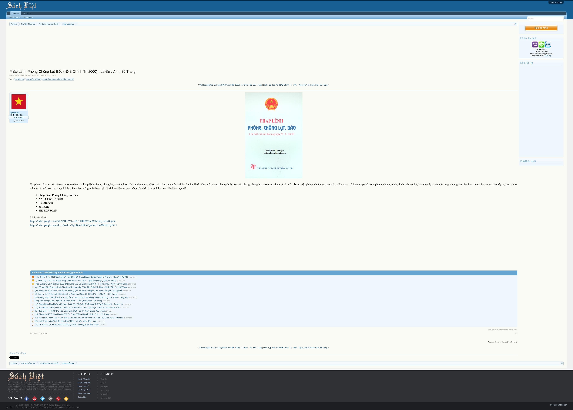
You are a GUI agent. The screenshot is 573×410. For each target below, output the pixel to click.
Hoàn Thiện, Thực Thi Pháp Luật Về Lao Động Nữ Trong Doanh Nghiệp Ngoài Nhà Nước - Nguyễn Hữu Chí (81, 277)
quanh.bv (42, 75)
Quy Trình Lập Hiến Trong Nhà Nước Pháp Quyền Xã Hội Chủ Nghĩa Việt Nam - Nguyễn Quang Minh (78, 291)
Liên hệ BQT (106, 398)
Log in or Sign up (556, 2)
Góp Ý (103, 383)
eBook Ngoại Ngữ (84, 390)
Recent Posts (28, 17)
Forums (16, 13)
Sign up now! (541, 28)
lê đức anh (20, 79)
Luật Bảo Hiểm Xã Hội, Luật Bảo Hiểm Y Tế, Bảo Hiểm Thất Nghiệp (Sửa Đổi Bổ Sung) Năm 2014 (77, 307)
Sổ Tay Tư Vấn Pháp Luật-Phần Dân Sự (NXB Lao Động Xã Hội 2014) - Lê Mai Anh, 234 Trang (76, 294)
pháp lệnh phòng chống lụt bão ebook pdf (58, 79)
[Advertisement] (98, 48)
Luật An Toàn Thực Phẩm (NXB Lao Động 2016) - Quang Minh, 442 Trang (66, 324)
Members (26, 13)
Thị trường (105, 390)
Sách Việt (547, 56)
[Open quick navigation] (515, 24)
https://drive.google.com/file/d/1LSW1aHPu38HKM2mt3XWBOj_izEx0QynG (73, 221)
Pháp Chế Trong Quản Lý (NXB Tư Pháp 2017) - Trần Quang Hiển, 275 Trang (68, 301)
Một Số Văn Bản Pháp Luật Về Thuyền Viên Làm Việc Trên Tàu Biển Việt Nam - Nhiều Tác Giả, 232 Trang (81, 287)
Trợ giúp (104, 394)
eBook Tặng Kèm (84, 393)
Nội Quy (104, 387)
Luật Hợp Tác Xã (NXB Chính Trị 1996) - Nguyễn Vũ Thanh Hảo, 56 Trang (295, 85)
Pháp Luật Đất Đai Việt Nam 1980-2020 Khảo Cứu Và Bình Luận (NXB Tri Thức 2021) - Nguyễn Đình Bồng (81, 284)
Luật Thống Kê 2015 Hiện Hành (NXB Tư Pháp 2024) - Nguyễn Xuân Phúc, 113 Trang (72, 314)
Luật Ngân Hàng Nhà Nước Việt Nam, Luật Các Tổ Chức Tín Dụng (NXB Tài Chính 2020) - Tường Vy (79, 304)
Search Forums (14, 17)
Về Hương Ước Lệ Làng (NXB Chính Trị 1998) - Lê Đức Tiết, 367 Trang (230, 85)
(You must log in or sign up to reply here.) (502, 342)
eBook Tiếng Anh (84, 383)
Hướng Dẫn (82, 397)
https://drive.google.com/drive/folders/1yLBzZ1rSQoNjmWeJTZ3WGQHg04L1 (73, 225)
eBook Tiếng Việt (84, 379)
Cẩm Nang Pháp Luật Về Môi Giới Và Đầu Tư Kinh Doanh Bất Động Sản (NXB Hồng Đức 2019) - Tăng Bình (81, 297)
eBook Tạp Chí (83, 386)
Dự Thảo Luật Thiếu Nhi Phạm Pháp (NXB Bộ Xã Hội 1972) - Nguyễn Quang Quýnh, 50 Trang (75, 280)
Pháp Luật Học (25, 75)
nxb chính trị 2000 (33, 79)
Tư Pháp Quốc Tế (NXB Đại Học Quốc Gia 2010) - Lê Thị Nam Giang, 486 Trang (70, 311)
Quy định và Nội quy (558, 405)
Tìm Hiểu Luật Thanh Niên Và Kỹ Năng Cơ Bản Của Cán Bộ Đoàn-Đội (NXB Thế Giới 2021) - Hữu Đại (79, 318)
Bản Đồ (104, 379)
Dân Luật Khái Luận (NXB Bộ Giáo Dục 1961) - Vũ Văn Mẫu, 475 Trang (65, 321)
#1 (516, 333)
